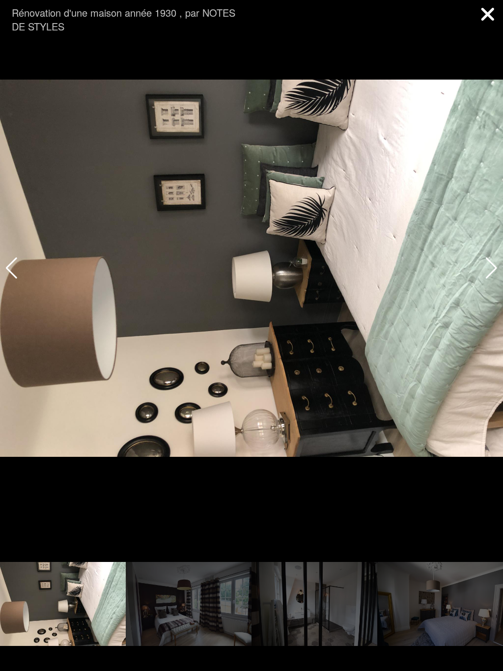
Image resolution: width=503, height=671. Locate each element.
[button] (491, 268)
